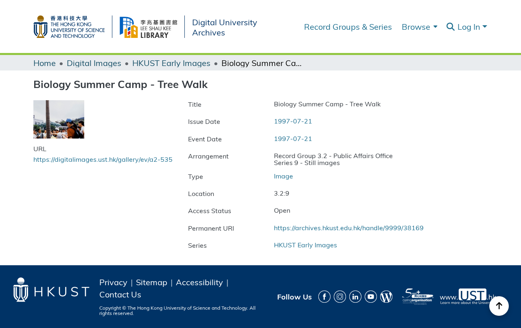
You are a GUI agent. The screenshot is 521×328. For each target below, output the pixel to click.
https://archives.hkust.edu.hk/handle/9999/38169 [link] (349, 227)
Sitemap (151, 281)
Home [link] (44, 62)
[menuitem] (418, 26)
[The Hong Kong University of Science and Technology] (72, 25)
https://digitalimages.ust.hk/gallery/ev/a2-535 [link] (103, 159)
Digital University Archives (224, 26)
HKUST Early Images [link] (171, 62)
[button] (450, 27)
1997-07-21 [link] (293, 121)
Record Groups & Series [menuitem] (348, 26)
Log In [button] (470, 26)
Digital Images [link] (94, 62)
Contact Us (120, 294)
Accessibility (199, 281)
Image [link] (283, 176)
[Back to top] (499, 306)
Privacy (113, 281)
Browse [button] (416, 26)
